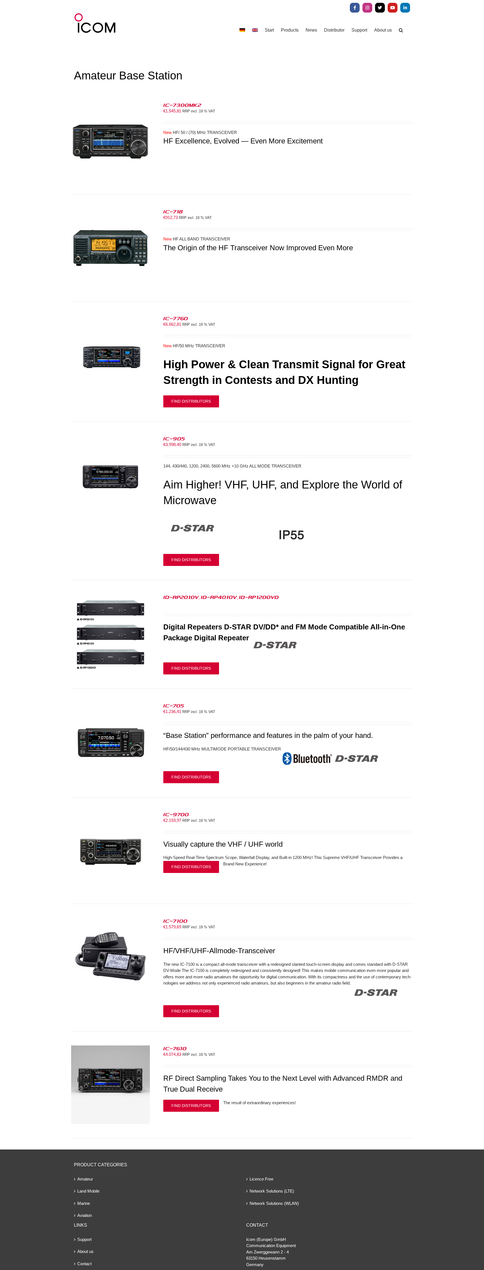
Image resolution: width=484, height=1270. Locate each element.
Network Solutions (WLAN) (274, 1203)
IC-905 (174, 438)
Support (84, 1239)
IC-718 (173, 211)
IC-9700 (176, 814)
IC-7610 (175, 1048)
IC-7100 (175, 921)
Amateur (85, 1179)
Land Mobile (88, 1191)
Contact (84, 1263)
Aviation (84, 1215)
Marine (83, 1203)
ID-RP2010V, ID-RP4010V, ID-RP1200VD (221, 597)
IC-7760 (175, 318)
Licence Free (261, 1179)
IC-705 (173, 705)
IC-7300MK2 (182, 105)
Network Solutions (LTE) (272, 1191)
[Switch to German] (242, 30)
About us (85, 1251)
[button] (401, 30)
